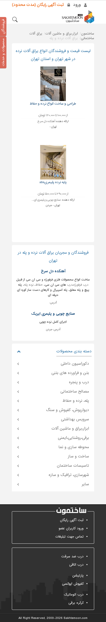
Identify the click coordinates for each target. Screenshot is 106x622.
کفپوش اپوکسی (73, 583)
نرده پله (28, 285)
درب (69, 285)
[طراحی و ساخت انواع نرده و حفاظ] (53, 83)
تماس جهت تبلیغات (69, 536)
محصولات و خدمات (3, 52)
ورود (77, 5)
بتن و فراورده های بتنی (70, 373)
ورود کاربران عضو (71, 528)
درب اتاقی (76, 564)
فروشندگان (3, 26)
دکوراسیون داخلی (75, 364)
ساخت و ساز (78, 456)
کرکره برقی (76, 602)
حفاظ (39, 285)
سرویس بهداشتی (75, 419)
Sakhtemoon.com (75, 618)
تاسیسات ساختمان (73, 466)
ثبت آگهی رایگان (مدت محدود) (38, 5)
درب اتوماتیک (74, 594)
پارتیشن (78, 575)
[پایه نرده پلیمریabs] (53, 162)
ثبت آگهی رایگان (72, 520)
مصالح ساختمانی (74, 391)
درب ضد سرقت (72, 556)
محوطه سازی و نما (73, 447)
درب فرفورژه (80, 285)
